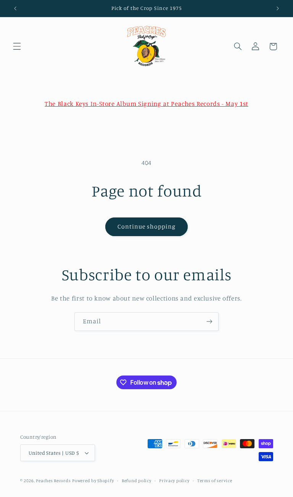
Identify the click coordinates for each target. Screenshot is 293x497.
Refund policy (136, 480)
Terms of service (214, 480)
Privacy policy (174, 480)
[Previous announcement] (15, 8)
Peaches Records (53, 480)
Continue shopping (147, 226)
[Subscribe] (209, 321)
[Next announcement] (277, 8)
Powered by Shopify (93, 480)
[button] (17, 46)
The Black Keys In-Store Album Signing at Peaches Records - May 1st (146, 103)
